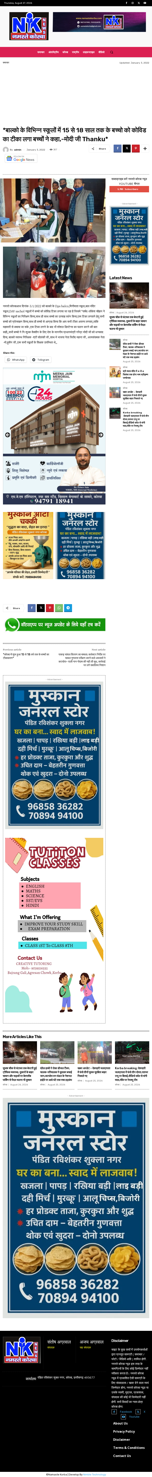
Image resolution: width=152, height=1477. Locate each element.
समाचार (6, 62)
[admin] (6, 150)
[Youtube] (145, 3)
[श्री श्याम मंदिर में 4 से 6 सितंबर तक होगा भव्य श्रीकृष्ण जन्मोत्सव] (115, 371)
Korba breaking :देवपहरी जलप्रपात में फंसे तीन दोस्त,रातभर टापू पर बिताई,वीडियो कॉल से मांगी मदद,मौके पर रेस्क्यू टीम (136, 419)
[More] (145, 149)
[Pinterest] (136, 149)
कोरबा (111, 313)
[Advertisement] (76, 96)
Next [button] (101, 435)
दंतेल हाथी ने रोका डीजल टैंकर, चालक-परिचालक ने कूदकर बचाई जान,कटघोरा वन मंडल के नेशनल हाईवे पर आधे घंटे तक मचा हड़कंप (135, 350)
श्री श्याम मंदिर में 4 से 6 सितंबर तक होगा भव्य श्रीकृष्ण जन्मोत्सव (135, 374)
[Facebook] (126, 3)
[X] (139, 3)
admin (17, 150)
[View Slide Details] (54, 625)
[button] (111, 52)
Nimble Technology (94, 1474)
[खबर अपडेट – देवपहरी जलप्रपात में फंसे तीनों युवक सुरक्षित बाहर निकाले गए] (115, 392)
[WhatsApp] (59, 608)
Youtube (134, 1416)
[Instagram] (132, 3)
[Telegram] (68, 608)
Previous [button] (8, 435)
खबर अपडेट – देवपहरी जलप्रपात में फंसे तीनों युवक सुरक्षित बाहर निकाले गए (135, 395)
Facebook (126, 1411)
